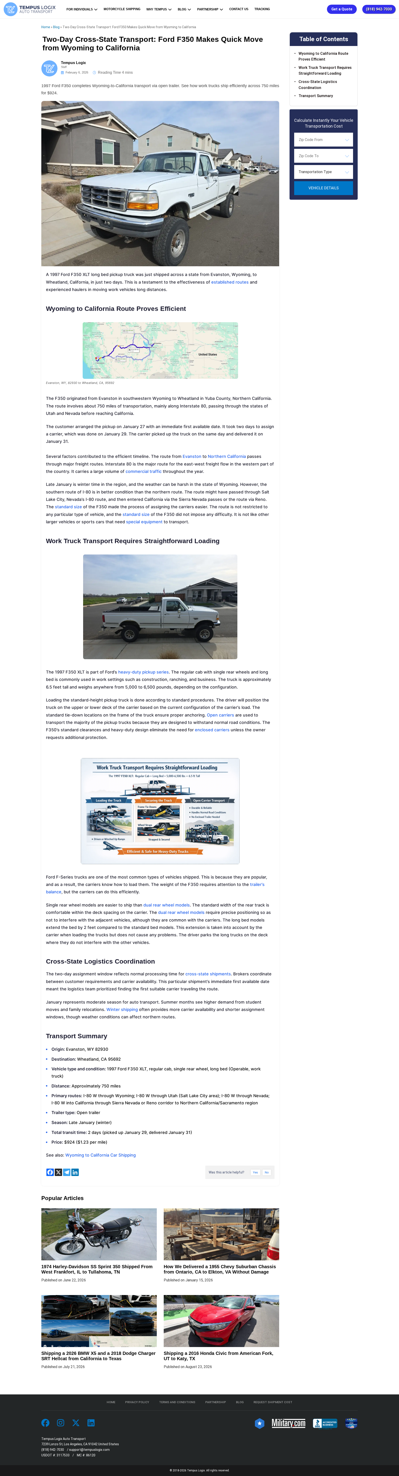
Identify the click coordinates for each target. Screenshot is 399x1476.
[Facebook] (50, 1172)
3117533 (63, 1455)
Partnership (207, 9)
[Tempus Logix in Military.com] (288, 1423)
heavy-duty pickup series (143, 672)
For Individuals (79, 9)
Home (45, 27)
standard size (68, 506)
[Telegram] (66, 1172)
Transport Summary (316, 96)
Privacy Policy (137, 1402)
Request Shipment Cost (273, 1402)
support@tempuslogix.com (89, 1450)
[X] (58, 1172)
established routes (230, 282)
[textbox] (324, 172)
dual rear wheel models (166, 905)
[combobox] (323, 140)
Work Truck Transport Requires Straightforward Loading (325, 70)
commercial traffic (144, 471)
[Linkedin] (75, 1172)
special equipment (144, 521)
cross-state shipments (208, 973)
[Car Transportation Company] (45, 1423)
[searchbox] (322, 140)
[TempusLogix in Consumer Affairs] (259, 1423)
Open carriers (221, 715)
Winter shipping (122, 1009)
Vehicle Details (323, 188)
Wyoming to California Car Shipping (100, 1155)
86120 (90, 1455)
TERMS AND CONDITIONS (177, 1402)
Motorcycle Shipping (122, 9)
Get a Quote (341, 9)
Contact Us (238, 9)
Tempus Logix (73, 63)
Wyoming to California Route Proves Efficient (323, 56)
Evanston (193, 456)
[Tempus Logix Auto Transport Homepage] (31, 9)
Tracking (262, 9)
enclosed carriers (212, 729)
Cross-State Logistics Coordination (318, 85)
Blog (182, 9)
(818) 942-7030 (379, 9)
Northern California (227, 456)
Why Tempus (156, 9)
